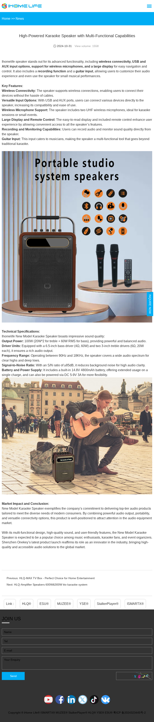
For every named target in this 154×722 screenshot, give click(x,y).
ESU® (44, 603)
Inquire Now (150, 304)
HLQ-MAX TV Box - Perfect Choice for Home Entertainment (57, 578)
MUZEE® (64, 603)
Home (6, 18)
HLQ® (26, 603)
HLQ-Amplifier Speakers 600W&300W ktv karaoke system (50, 584)
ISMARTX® (135, 603)
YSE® (83, 603)
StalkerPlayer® (108, 603)
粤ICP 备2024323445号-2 (129, 712)
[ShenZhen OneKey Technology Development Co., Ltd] (22, 6)
